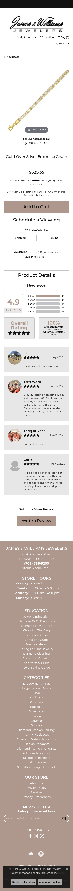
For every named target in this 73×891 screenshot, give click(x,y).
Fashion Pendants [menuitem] (36, 744)
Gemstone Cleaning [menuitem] (36, 658)
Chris (28, 460)
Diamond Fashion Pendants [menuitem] (36, 748)
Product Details (36, 275)
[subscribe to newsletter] (64, 818)
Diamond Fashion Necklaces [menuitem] (36, 739)
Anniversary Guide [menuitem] (37, 663)
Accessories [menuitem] (36, 711)
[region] (36, 102)
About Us (36, 783)
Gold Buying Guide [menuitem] (36, 667)
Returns (53, 238)
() (62, 296)
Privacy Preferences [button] (37, 797)
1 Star (31, 311)
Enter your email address (36, 811)
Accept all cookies (50, 881)
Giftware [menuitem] (37, 725)
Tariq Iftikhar (34, 431)
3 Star (31, 303)
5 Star (31, 296)
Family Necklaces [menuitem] (36, 734)
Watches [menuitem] (36, 720)
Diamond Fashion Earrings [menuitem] (36, 730)
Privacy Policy (36, 788)
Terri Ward (32, 382)
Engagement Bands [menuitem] (36, 688)
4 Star (31, 299)
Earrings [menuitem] (36, 716)
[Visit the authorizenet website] (41, 854)
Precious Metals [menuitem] (36, 644)
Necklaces (13, 56)
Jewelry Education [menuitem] (36, 616)
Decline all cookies (23, 881)
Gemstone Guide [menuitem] (37, 639)
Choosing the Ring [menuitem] (36, 630)
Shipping (20, 238)
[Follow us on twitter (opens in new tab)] (42, 836)
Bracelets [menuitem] (36, 707)
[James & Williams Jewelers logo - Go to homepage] (36, 24)
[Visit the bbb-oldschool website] (30, 854)
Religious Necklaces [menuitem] (36, 753)
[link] (47, 37)
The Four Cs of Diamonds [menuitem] (36, 621)
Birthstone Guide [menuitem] (36, 635)
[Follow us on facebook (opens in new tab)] (30, 836)
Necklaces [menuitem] (36, 697)
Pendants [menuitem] (36, 702)
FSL (26, 353)
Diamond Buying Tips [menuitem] (36, 626)
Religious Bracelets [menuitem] (36, 758)
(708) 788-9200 (36, 143)
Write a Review (36, 521)
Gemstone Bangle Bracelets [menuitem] (36, 767)
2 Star (31, 307)
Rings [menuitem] (36, 693)
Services (36, 792)
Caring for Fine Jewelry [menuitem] (36, 649)
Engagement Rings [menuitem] (36, 683)
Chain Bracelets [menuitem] (37, 762)
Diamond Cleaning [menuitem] (36, 653)
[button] (25, 37)
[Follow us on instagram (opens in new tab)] (36, 836)
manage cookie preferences (39, 872)
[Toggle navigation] (6, 44)
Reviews (36, 286)
